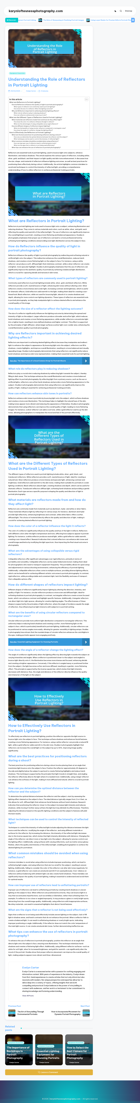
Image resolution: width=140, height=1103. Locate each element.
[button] (28, 996)
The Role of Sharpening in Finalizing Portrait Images (22, 20)
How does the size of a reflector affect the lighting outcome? (33, 109)
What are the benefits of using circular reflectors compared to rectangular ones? (40, 128)
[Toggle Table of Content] (85, 99)
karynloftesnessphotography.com (36, 11)
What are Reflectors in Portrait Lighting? (25, 102)
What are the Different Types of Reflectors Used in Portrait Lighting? (35, 117)
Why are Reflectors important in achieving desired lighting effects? (35, 111)
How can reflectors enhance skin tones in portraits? (30, 115)
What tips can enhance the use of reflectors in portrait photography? (36, 147)
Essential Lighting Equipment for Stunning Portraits (48, 1055)
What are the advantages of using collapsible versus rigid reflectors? (36, 124)
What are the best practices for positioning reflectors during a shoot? (36, 135)
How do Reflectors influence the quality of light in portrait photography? (37, 104)
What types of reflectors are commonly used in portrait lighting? (34, 107)
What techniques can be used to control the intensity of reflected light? (36, 139)
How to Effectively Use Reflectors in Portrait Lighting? (30, 132)
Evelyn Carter (30, 967)
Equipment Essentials (17, 73)
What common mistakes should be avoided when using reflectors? (35, 141)
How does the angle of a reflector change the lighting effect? (33, 130)
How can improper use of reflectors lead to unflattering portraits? (35, 143)
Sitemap (128, 11)
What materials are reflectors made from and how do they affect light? (37, 120)
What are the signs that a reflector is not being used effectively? (34, 145)
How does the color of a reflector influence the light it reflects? (34, 122)
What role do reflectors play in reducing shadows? (30, 113)
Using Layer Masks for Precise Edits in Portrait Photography (74, 20)
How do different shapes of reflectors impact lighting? (31, 126)
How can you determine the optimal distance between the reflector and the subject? (41, 137)
